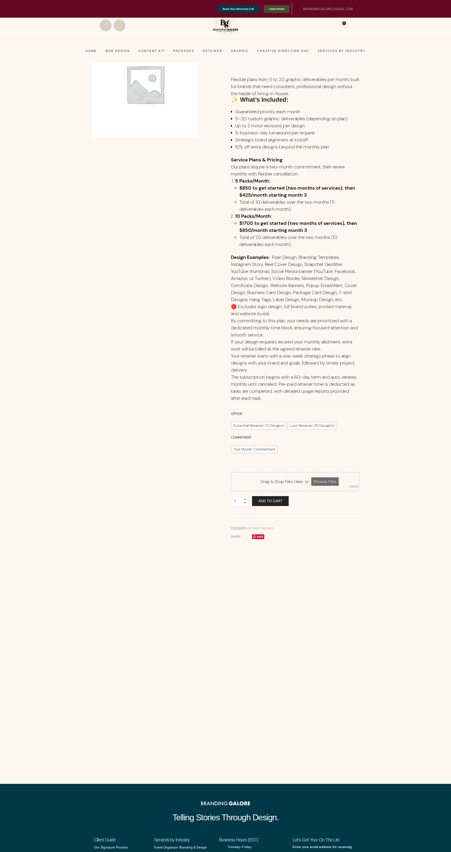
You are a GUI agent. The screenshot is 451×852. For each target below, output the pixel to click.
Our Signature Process (111, 847)
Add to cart (270, 501)
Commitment (241, 438)
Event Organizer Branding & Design (180, 847)
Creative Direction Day (283, 51)
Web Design (117, 51)
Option (236, 414)
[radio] (259, 425)
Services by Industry (342, 51)
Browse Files (325, 481)
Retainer (212, 51)
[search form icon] (353, 25)
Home (91, 51)
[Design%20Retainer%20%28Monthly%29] (243, 536)
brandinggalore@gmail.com (328, 9)
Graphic (240, 51)
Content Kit (152, 51)
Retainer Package (260, 528)
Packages (183, 51)
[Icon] (297, 9)
